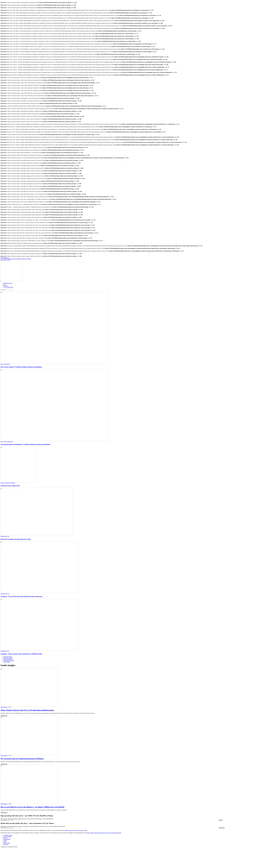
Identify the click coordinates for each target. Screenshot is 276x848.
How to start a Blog (5, 364)
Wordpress (12, 482)
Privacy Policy (6, 843)
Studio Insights (6, 661)
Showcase (5, 285)
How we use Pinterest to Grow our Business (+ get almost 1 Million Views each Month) (32, 807)
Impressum (5, 844)
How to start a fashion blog (7, 441)
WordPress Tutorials (8, 658)
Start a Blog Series (7, 656)
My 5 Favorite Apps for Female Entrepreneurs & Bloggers (22, 758)
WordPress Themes (7, 283)
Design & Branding (7, 659)
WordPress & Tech (5, 536)
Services (5, 837)
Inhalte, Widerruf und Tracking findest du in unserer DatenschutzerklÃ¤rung (104, 832)
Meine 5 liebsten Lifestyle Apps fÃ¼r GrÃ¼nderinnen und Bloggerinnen (27, 710)
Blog (4, 284)
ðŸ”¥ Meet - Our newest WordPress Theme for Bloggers (16, 258)
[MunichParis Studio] (11, 280)
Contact (5, 840)
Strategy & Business (5, 482)
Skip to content (4, 257)
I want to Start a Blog (8, 287)
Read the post (4, 715)
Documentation (6, 839)
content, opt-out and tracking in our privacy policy (75, 830)
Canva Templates (7, 836)
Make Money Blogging (8, 660)
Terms (4, 841)
